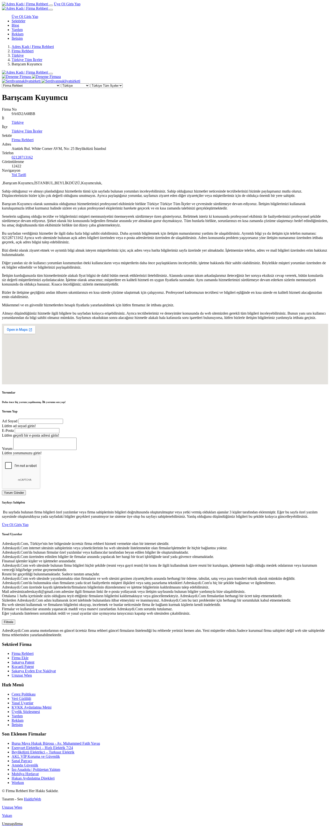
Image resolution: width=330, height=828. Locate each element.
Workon (18, 783)
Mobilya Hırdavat (25, 774)
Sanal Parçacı (22, 761)
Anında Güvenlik (25, 765)
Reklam (17, 34)
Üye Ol (60, 4)
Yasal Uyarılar (22, 703)
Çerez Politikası (24, 694)
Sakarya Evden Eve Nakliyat (34, 671)
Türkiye (18, 55)
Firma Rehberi (23, 51)
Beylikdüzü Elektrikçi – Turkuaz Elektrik (43, 752)
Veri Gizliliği (21, 698)
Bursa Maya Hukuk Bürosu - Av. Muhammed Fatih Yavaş (56, 743)
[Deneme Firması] (31, 77)
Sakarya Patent (23, 662)
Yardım (17, 30)
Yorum (7, 449)
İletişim (17, 38)
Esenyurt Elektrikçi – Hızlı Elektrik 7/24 (42, 748)
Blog (15, 25)
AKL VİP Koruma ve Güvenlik (36, 756)
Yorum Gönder (14, 493)
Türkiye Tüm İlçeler (27, 60)
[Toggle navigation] (51, 5)
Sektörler (18, 21)
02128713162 (22, 157)
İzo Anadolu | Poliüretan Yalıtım (36, 769)
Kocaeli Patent (23, 667)
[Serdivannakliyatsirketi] (41, 81)
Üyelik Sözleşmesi (26, 712)
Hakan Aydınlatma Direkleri (33, 778)
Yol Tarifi (19, 175)
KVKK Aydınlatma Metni (31, 707)
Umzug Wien (22, 675)
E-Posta (8, 430)
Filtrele (8, 622)
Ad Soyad (9, 421)
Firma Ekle (20, 658)
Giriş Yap (73, 4)
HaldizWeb (32, 799)
